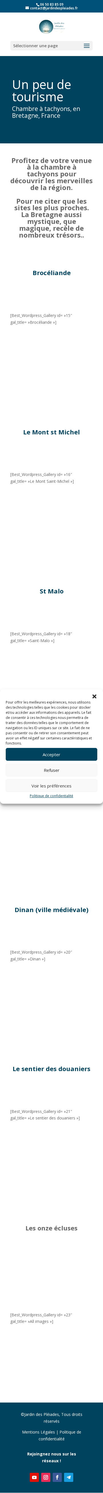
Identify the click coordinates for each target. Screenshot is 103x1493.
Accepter (51, 754)
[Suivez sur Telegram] (68, 1477)
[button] (94, 696)
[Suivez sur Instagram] (45, 1477)
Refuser (52, 770)
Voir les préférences (51, 786)
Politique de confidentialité (51, 795)
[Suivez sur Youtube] (34, 1477)
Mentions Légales (38, 1432)
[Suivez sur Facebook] (57, 1477)
